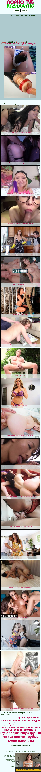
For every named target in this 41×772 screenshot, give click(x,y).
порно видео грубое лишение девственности (17, 723)
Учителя (8, 44)
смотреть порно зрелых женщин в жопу (20, 727)
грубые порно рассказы (23, 738)
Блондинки (32, 44)
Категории (16, 10)
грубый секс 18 (13, 729)
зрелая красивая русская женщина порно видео (20, 719)
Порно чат (24, 10)
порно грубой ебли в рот (9, 718)
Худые (23, 44)
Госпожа (16, 44)
